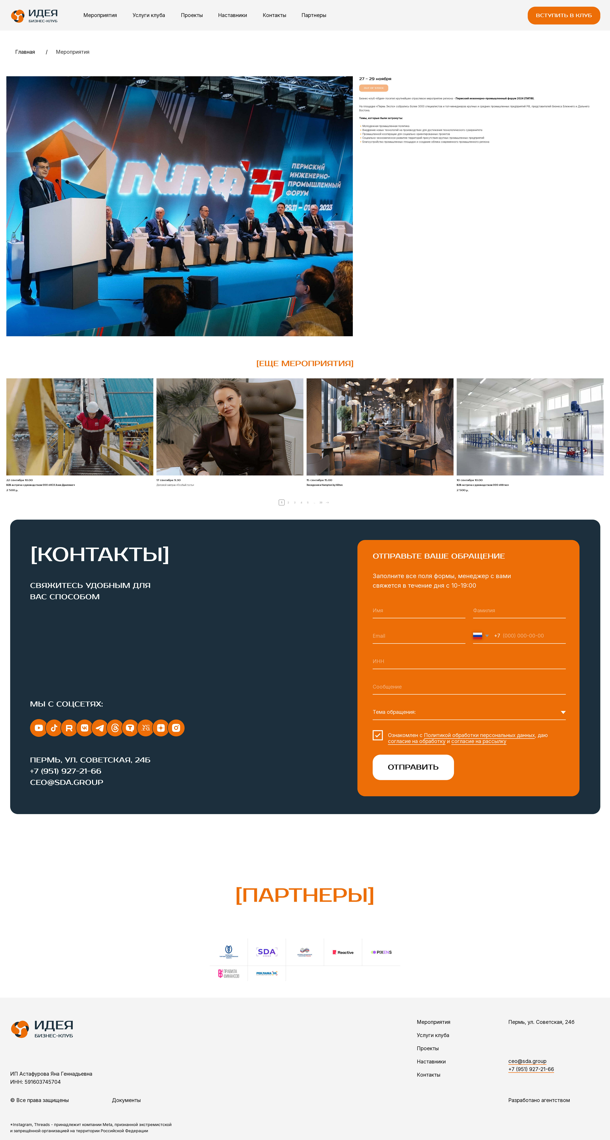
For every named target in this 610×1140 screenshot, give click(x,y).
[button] (564, 15)
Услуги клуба (149, 15)
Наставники (232, 15)
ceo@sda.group (66, 782)
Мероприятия (100, 15)
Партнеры (314, 15)
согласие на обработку (417, 741)
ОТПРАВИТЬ (413, 767)
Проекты (192, 15)
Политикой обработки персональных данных (479, 735)
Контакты (274, 15)
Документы (126, 1100)
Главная (25, 52)
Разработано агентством (539, 1100)
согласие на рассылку (478, 741)
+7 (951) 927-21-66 (65, 771)
